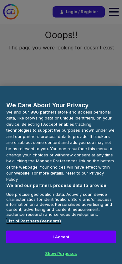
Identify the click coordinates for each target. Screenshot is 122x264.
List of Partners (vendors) (33, 220)
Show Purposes (61, 253)
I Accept (61, 236)
